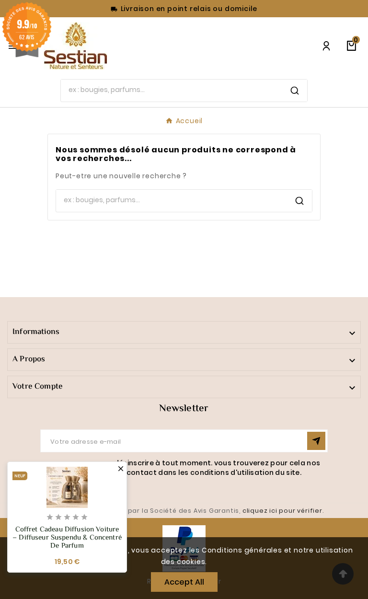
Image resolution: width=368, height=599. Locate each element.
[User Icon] (326, 46)
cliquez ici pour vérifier (282, 511)
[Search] (294, 90)
